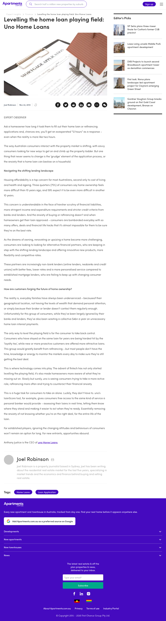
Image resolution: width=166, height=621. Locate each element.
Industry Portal (111, 608)
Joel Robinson (33, 459)
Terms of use (92, 608)
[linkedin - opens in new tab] (81, 593)
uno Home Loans (48, 442)
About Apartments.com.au (57, 608)
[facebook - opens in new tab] (74, 593)
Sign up (149, 4)
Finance (29, 14)
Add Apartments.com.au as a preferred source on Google (42, 521)
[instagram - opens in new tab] (88, 593)
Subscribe (83, 585)
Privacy (79, 608)
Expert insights (13, 14)
